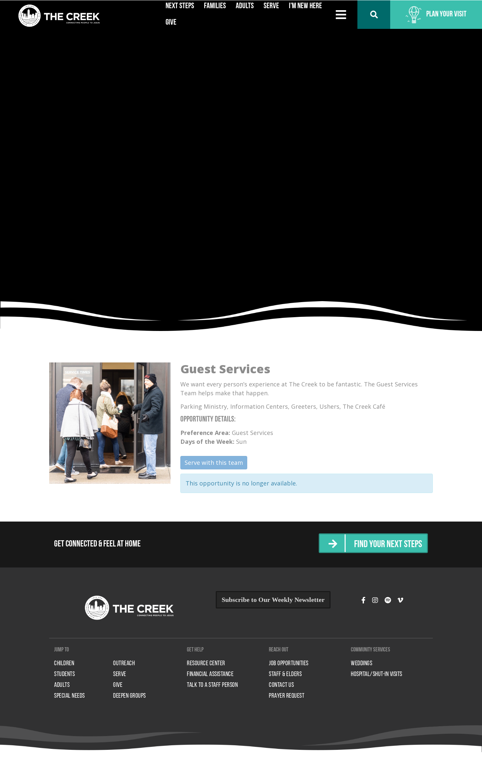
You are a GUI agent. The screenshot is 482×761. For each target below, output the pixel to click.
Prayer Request (286, 696)
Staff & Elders (285, 674)
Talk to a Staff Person (212, 685)
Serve (119, 674)
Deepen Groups (129, 696)
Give (171, 23)
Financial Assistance (210, 674)
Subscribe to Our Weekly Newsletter (273, 599)
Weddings (361, 663)
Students (64, 674)
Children (64, 663)
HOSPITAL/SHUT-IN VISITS (376, 674)
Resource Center (206, 663)
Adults (62, 685)
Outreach (124, 663)
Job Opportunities (289, 663)
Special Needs (69, 696)
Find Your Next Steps (388, 545)
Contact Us (281, 685)
